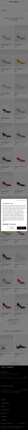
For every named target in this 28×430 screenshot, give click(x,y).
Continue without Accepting (21, 200)
